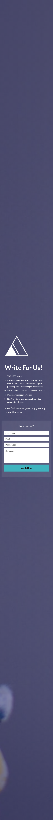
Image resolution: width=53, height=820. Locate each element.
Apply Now (26, 468)
